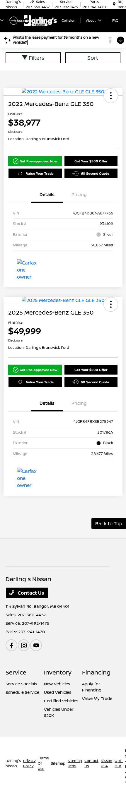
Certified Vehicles (61, 700)
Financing (96, 672)
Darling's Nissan (13, 763)
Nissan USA (106, 763)
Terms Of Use (43, 763)
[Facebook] (11, 645)
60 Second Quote (95, 173)
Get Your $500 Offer (91, 161)
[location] (114, 4)
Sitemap (58, 763)
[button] (110, 95)
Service (16, 672)
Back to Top (108, 523)
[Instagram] (24, 645)
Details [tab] (47, 194)
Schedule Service (22, 692)
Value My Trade (97, 698)
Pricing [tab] (79, 194)
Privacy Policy (29, 763)
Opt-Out (119, 763)
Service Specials (21, 683)
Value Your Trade (40, 173)
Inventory (57, 672)
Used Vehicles (57, 692)
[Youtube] (36, 645)
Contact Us (30, 593)
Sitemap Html (75, 763)
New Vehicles (57, 683)
